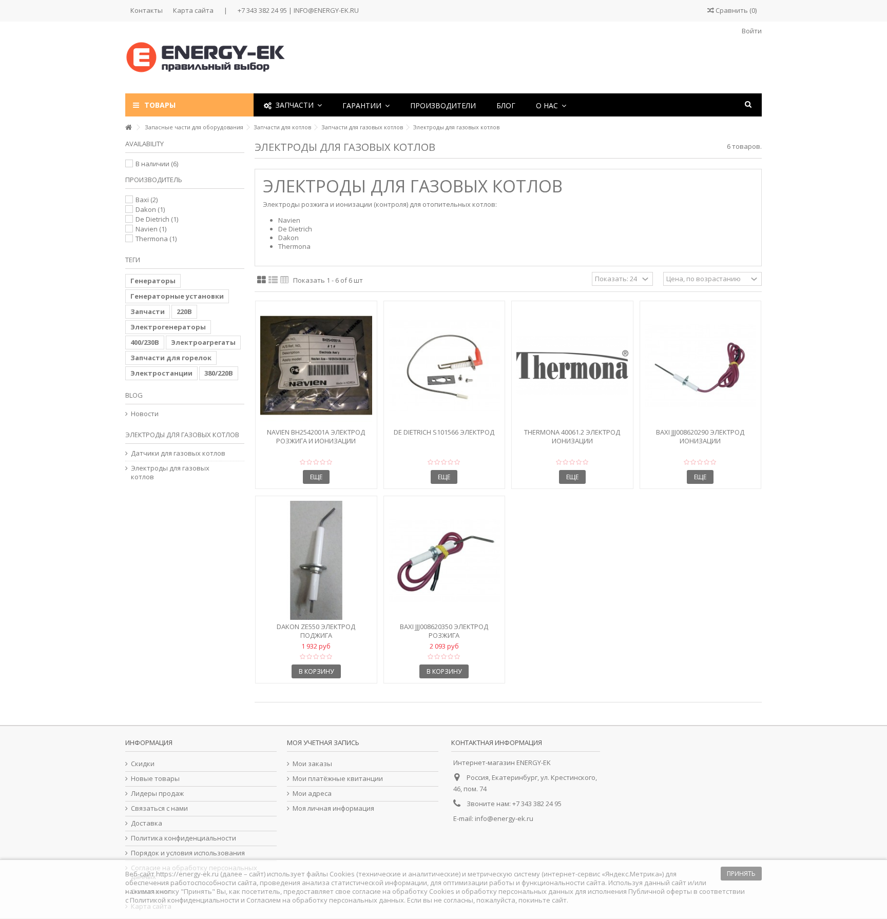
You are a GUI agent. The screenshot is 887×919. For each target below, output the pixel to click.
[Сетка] (261, 280)
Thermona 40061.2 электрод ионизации (572, 436)
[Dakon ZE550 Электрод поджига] (316, 560)
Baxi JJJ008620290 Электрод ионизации (700, 436)
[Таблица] (284, 280)
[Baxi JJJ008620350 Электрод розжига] (444, 560)
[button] (366, 104)
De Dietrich (157, 219)
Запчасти (147, 311)
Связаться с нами (159, 808)
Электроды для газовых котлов (170, 472)
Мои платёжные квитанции (338, 778)
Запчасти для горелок (170, 357)
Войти (751, 30)
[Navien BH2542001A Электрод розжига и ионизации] (316, 365)
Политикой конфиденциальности (184, 900)
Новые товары (155, 778)
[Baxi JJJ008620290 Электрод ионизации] (701, 365)
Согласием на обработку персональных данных (325, 900)
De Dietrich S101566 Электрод (444, 432)
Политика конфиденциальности (183, 838)
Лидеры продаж (157, 793)
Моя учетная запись (323, 742)
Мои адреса (312, 793)
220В (184, 311)
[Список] (273, 280)
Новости (145, 413)
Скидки (143, 763)
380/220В (218, 373)
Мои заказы (312, 763)
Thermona (156, 238)
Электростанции (161, 373)
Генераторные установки (177, 296)
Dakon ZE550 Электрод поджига (316, 631)
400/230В (144, 342)
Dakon (150, 209)
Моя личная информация (333, 808)
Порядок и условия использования (188, 853)
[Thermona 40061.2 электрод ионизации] (572, 365)
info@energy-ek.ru (504, 818)
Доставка (146, 823)
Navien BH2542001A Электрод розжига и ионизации (316, 436)
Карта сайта (193, 10)
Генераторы (153, 280)
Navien (151, 228)
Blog (134, 395)
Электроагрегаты (203, 342)
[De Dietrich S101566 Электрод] (444, 365)
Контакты (146, 10)
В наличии (157, 163)
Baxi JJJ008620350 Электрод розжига (444, 631)
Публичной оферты (660, 891)
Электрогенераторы (168, 326)
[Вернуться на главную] (128, 127)
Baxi (147, 199)
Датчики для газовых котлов (178, 453)
